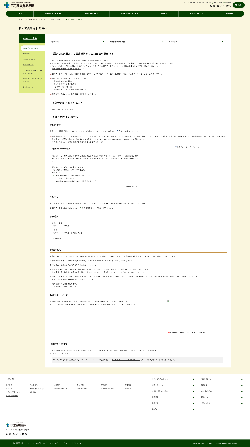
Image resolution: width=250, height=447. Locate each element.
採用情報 (229, 13)
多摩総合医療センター (37, 389)
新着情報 (155, 403)
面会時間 (57, 238)
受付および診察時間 (117, 42)
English (208, 2)
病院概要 (163, 13)
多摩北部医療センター (61, 389)
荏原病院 (128, 385)
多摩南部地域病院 (107, 389)
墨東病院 (9, 389)
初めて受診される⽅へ (30, 48)
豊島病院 (104, 385)
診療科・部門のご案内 (129, 13)
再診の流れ (26, 54)
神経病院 (128, 389)
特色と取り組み (206, 391)
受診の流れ (173, 42)
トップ (19, 13)
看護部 (154, 409)
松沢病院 (33, 392)
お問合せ (228, 2)
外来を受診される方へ (53, 13)
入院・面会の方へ (91, 13)
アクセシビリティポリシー (59, 443)
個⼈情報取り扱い (18, 443)
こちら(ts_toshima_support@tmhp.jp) (111, 139)
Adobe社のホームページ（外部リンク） (126, 360)
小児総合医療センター (13, 392)
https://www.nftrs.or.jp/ (70, 175)
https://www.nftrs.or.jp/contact (73, 181)
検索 (240, 5)
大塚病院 (57, 385)
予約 (121, 131)
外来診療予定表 (28, 65)
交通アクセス (218, 2)
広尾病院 (9, 385)
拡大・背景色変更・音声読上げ (194, 2)
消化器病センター (29, 87)
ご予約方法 (54, 42)
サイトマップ (76, 443)
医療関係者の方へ (197, 13)
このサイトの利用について (37, 443)
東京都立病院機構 (12, 396)
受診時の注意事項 (29, 59)
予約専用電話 (87, 208)
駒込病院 (80, 385)
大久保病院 (34, 385)
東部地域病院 (82, 389)
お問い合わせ (205, 403)
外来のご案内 (56, 19)
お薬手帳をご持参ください (188, 332)
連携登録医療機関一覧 (66, 69)
